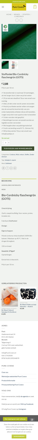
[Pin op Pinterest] (15, 168)
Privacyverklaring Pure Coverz (13, 385)
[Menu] (3, 6)
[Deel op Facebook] (7, 168)
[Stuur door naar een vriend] (11, 168)
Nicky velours (20, 154)
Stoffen (26, 14)
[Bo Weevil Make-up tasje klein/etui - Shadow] (28, 294)
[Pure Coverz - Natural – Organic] (19, 7)
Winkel (17, 14)
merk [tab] (4, 189)
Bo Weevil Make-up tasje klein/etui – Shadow (28, 305)
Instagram (22, 409)
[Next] (33, 41)
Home (9, 14)
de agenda (24, 396)
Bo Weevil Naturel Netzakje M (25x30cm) (9, 311)
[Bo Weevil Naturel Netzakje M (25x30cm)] (10, 297)
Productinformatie (8, 380)
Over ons (5, 372)
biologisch (8, 160)
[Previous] (5, 41)
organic (14, 160)
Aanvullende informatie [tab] (11, 185)
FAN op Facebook (26, 404)
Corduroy (19, 16)
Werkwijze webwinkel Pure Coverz (14, 376)
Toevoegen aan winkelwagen (18, 148)
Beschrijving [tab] (7, 181)
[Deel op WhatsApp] (3, 168)
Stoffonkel (8, 163)
